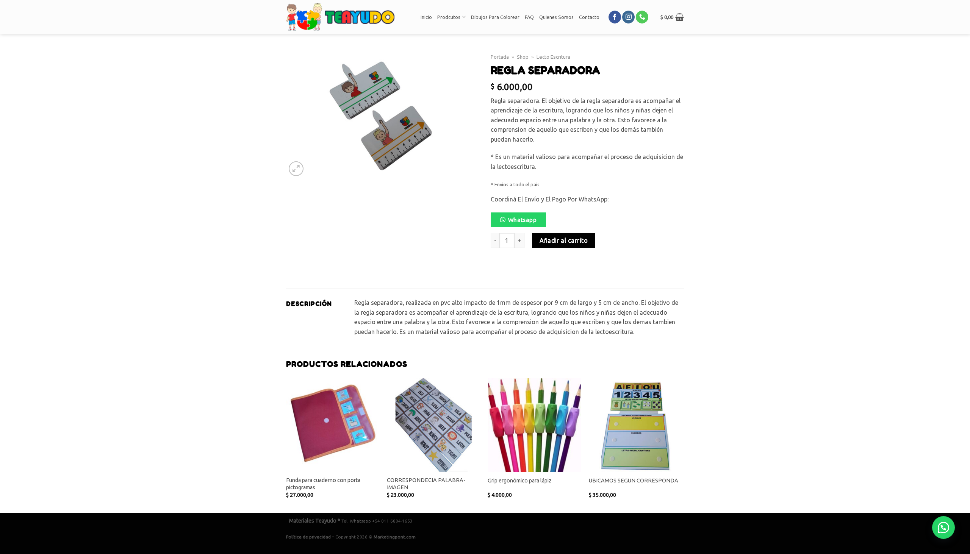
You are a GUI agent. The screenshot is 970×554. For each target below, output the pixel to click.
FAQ (529, 17)
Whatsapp (522, 220)
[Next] (681, 445)
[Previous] (286, 445)
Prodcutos (448, 17)
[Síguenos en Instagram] (628, 17)
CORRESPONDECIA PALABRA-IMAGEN (426, 483)
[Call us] (642, 17)
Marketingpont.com (395, 536)
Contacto (589, 17)
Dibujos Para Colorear (495, 17)
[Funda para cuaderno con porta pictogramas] (333, 425)
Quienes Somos (556, 17)
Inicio (426, 17)
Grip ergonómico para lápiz (520, 481)
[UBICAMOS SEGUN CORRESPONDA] (635, 425)
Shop (523, 57)
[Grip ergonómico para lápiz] (534, 425)
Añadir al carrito (564, 240)
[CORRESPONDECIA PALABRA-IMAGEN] (433, 425)
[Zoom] (296, 168)
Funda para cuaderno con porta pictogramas (323, 483)
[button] (521, 221)
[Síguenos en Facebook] (615, 17)
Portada (500, 57)
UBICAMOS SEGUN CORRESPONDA (633, 481)
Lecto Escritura (553, 57)
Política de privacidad (308, 536)
